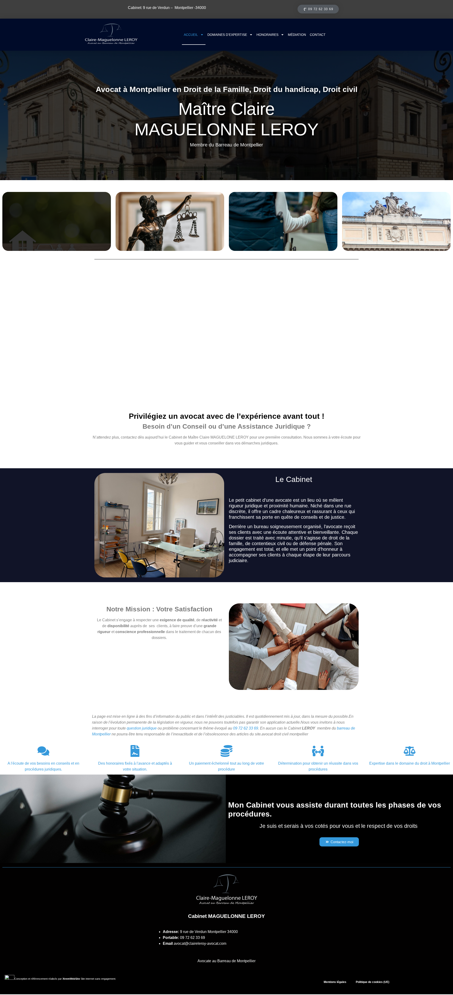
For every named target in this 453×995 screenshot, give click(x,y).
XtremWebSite (71, 978)
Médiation (297, 35)
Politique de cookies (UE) (372, 982)
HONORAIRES (267, 35)
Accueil (191, 35)
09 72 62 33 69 (192, 938)
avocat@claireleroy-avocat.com (200, 943)
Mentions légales (335, 982)
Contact (318, 35)
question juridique (142, 728)
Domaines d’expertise (227, 35)
